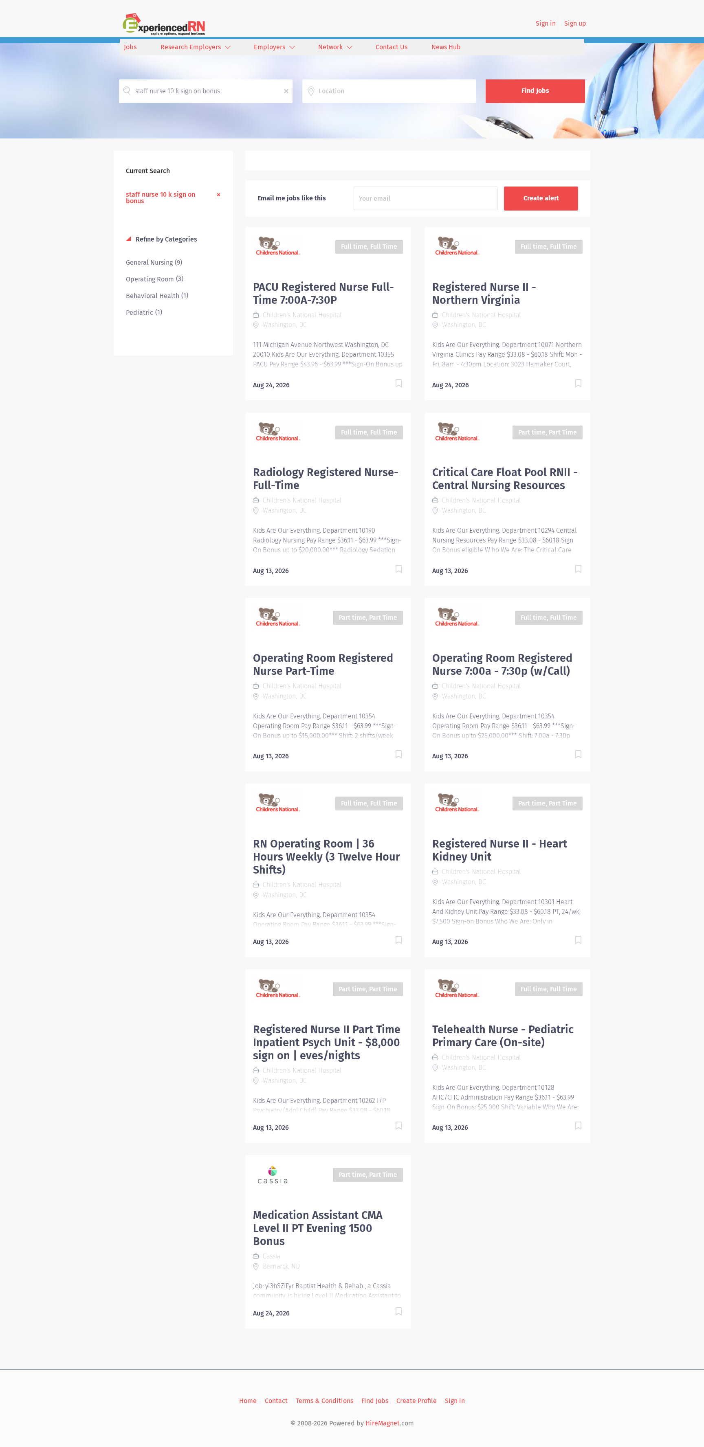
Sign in (546, 23)
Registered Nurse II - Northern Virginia (484, 294)
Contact (276, 1401)
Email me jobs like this (291, 198)
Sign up (575, 23)
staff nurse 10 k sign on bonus (160, 197)
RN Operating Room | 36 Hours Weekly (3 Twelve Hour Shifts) (326, 856)
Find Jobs (535, 90)
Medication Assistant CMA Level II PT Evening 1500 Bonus (318, 1228)
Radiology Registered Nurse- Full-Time (325, 479)
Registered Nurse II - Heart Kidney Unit (499, 850)
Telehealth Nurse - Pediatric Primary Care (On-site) (503, 1036)
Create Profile (416, 1401)
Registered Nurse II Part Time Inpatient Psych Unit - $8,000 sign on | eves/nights (326, 1042)
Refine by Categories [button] (165, 239)
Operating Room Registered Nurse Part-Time (323, 665)
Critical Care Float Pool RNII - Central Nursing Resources (505, 479)
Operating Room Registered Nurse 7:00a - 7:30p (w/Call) (502, 665)
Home (248, 1401)
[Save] (390, 384)
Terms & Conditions (324, 1401)
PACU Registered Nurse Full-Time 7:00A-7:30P (323, 294)
